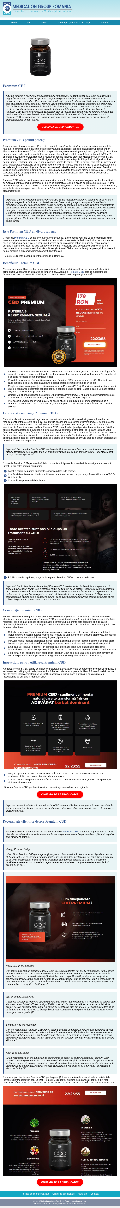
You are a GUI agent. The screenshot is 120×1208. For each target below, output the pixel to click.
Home (14, 22)
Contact (105, 22)
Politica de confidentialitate (35, 1194)
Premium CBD (21, 238)
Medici (44, 22)
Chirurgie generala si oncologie (75, 22)
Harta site (83, 1194)
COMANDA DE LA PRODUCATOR (60, 127)
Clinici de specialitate (63, 1194)
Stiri (29, 22)
